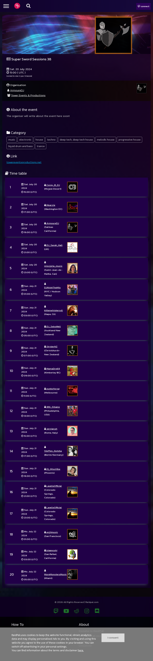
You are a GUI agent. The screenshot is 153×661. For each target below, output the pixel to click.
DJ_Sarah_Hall (54, 245)
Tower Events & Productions (28, 95)
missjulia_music (53, 266)
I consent (112, 637)
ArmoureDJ (17, 90)
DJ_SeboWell (53, 326)
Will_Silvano (53, 407)
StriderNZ (51, 346)
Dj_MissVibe (53, 469)
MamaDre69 (53, 368)
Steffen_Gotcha (53, 451)
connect (144, 6)
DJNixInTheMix (52, 287)
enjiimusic (52, 532)
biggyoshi (51, 550)
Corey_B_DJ (53, 185)
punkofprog (53, 388)
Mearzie (50, 205)
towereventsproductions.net (24, 162)
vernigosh (51, 429)
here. (81, 650)
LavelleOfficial (54, 486)
